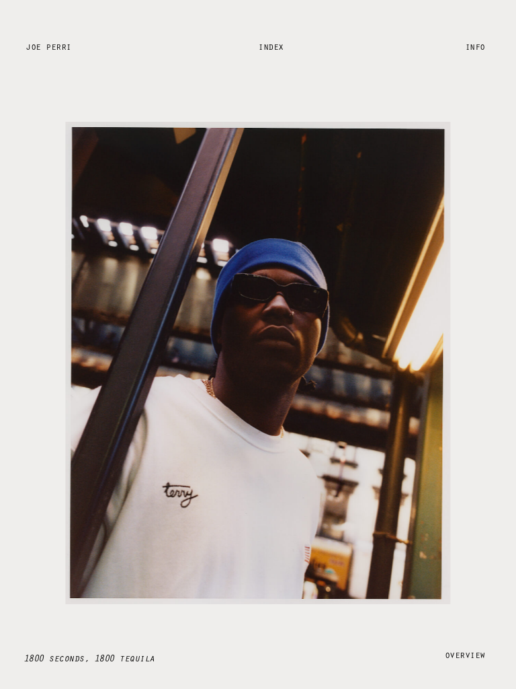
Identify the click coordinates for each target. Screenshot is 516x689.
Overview (465, 654)
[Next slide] (412, 371)
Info (475, 46)
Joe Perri (48, 46)
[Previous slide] (103, 371)
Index (271, 46)
